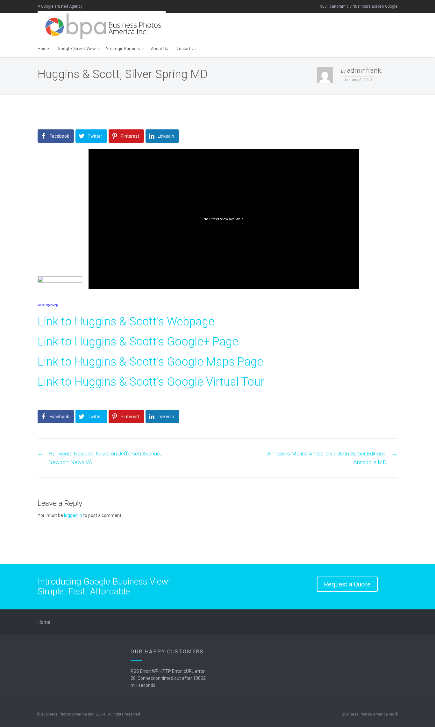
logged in (73, 515)
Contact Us (186, 48)
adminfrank (364, 70)
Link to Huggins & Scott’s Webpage (126, 321)
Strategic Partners (123, 48)
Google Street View (77, 48)
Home (43, 48)
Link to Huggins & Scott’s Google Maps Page (150, 361)
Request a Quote (347, 584)
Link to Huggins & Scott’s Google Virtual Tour (151, 382)
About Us (159, 48)
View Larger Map (48, 305)
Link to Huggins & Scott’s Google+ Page (138, 341)
